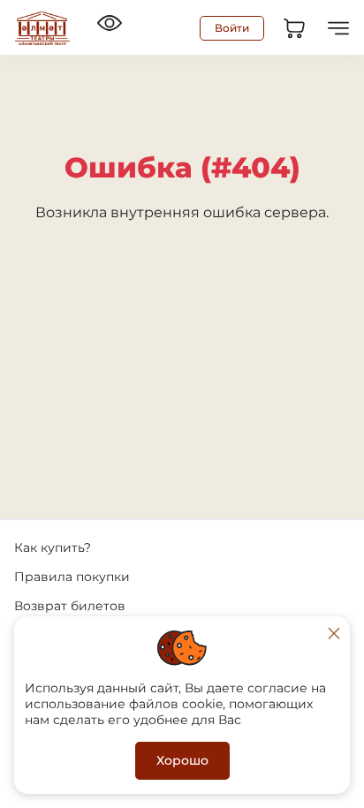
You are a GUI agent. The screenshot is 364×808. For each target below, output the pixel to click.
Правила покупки (72, 577)
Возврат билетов (69, 606)
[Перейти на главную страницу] (42, 28)
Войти (232, 27)
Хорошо (182, 760)
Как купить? (52, 547)
